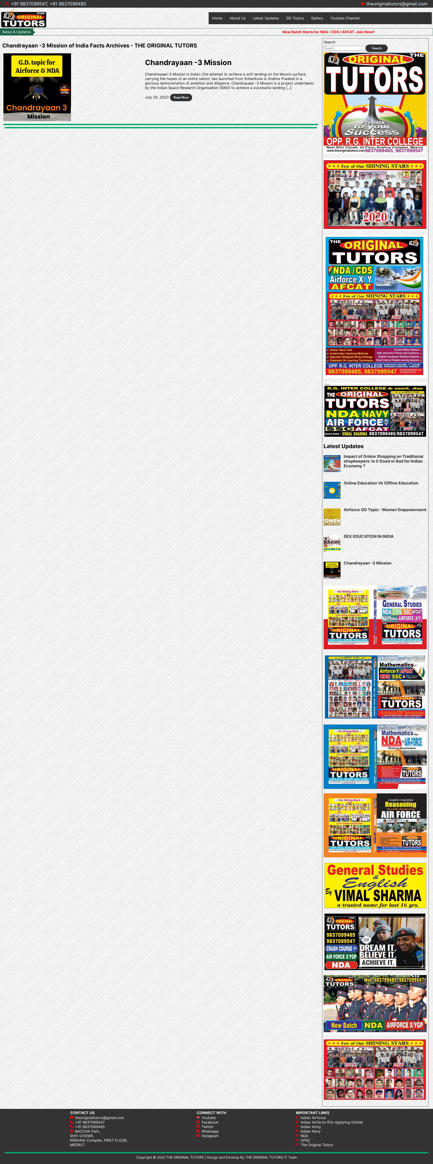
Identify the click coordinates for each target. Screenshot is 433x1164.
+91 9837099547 (90, 1122)
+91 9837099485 (68, 4)
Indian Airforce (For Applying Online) (332, 1122)
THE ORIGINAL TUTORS (185, 1157)
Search (329, 42)
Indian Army (311, 1126)
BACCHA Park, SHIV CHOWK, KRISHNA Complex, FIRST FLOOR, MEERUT (98, 1138)
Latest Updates (266, 18)
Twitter (208, 1126)
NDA (304, 1135)
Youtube (209, 1117)
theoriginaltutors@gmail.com (396, 4)
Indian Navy (311, 1131)
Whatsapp (210, 1131)
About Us (238, 18)
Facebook (210, 1122)
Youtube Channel (344, 18)
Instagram (210, 1135)
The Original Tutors (317, 1145)
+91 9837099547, (29, 4)
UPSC (306, 1140)
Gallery (317, 18)
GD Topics (295, 18)
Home (217, 18)
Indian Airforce (313, 1117)
